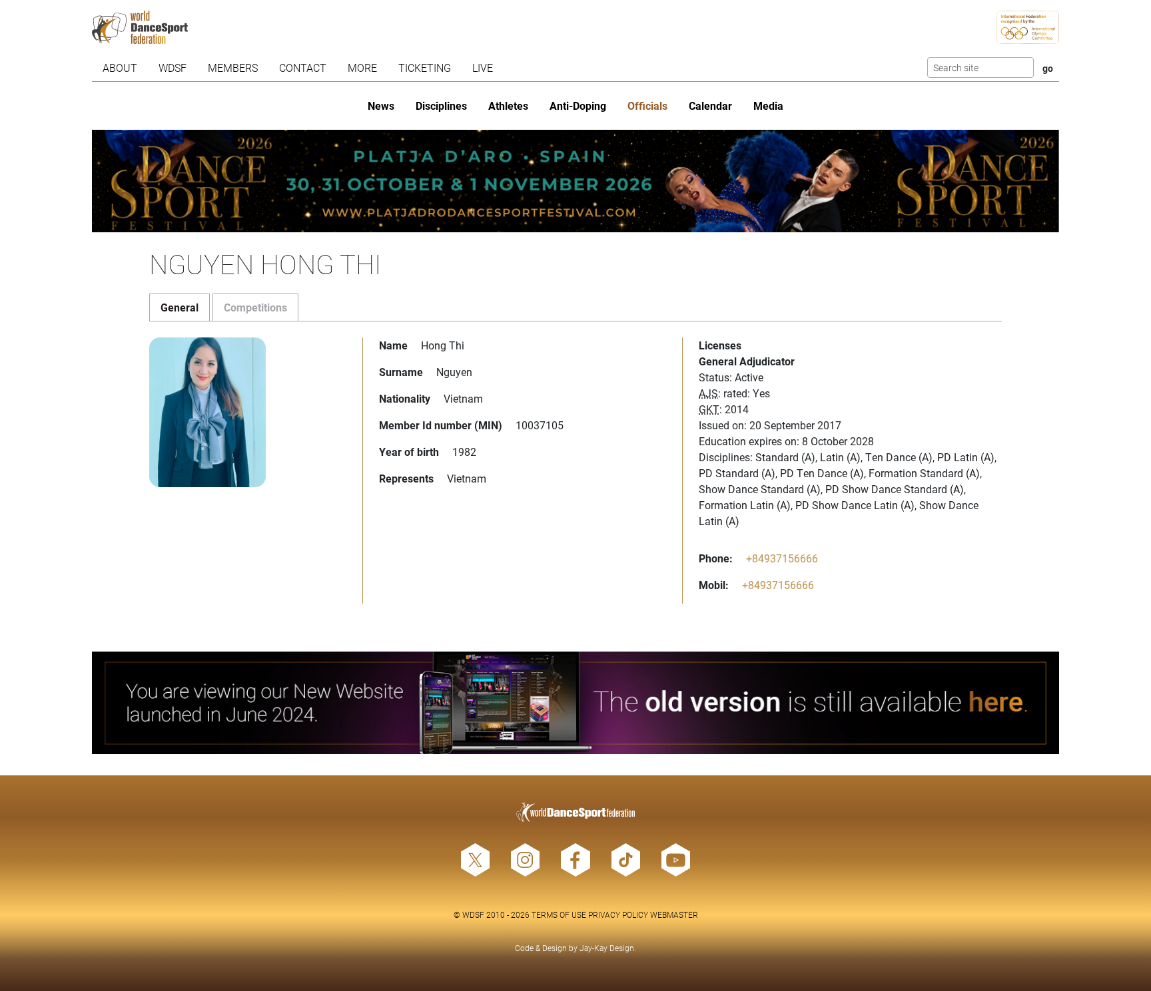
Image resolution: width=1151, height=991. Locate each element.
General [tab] (179, 307)
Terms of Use (559, 914)
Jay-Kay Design (606, 947)
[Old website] (576, 703)
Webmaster (674, 914)
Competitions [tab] (255, 307)
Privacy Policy (618, 914)
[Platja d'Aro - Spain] (576, 181)
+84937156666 (782, 558)
